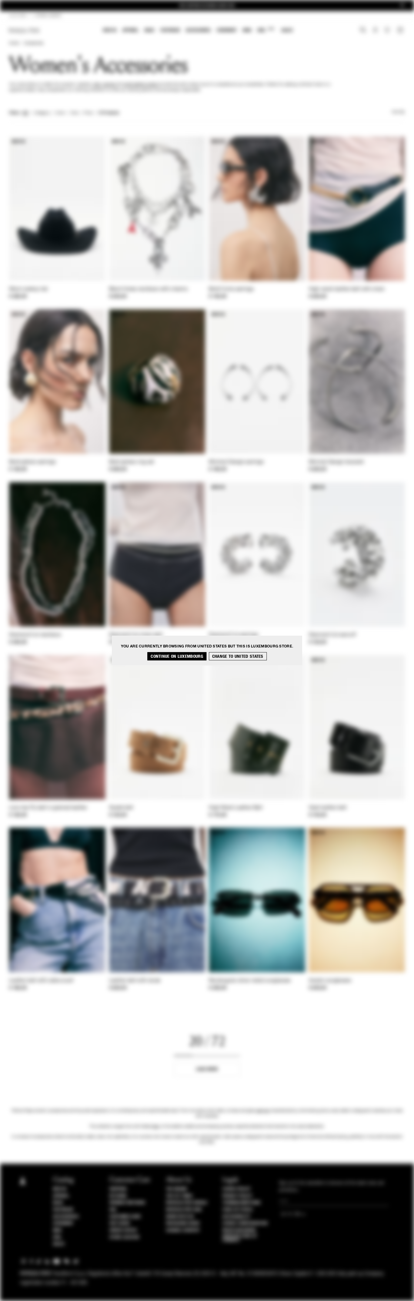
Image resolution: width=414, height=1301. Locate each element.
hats (97, 84)
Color (60, 113)
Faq (112, 1210)
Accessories (198, 30)
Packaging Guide (183, 1223)
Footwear (170, 30)
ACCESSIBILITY (236, 1217)
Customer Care (125, 1217)
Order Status (123, 1230)
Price (88, 113)
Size (74, 113)
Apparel (130, 30)
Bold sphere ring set (131, 462)
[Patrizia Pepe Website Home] (24, 30)
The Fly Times (179, 1196)
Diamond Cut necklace (35, 635)
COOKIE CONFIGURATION (244, 1223)
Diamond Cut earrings (233, 635)
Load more (207, 1069)
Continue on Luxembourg (177, 656)
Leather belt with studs (135, 980)
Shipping (118, 1189)
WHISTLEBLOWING (239, 1230)
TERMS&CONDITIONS (241, 1203)
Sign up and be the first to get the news (207, 5)
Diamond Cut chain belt (136, 635)
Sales (287, 30)
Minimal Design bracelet (336, 462)
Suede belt (121, 807)
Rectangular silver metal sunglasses (250, 980)
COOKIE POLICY (236, 1189)
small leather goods (140, 84)
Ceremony (227, 30)
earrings (262, 1111)
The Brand (176, 1189)
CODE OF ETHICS (237, 1210)
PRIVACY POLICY (237, 1196)
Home (14, 43)
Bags (149, 30)
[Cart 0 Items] (401, 30)
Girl (265, 29)
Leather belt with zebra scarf (41, 980)
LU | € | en (17, 15)
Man (247, 30)
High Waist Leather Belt (235, 807)
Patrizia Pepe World (186, 1203)
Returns (118, 1196)
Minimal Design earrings (236, 462)
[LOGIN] (375, 30)
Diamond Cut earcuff (332, 635)
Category (42, 113)
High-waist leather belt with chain (347, 289)
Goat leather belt (328, 807)
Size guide (119, 1223)
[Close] (402, 5)
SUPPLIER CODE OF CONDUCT (239, 1238)
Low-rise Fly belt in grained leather (48, 807)
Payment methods (127, 1203)
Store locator (124, 1237)
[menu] (198, 31)
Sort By (398, 112)
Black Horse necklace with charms (148, 289)
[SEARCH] (363, 30)
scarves (108, 84)
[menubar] (198, 31)
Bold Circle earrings (231, 289)
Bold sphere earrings (32, 462)
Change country (183, 1230)
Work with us (180, 1217)
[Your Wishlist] (388, 31)
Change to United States (237, 656)
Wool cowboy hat (28, 289)
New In (109, 30)
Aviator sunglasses (330, 980)
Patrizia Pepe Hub (184, 1210)
